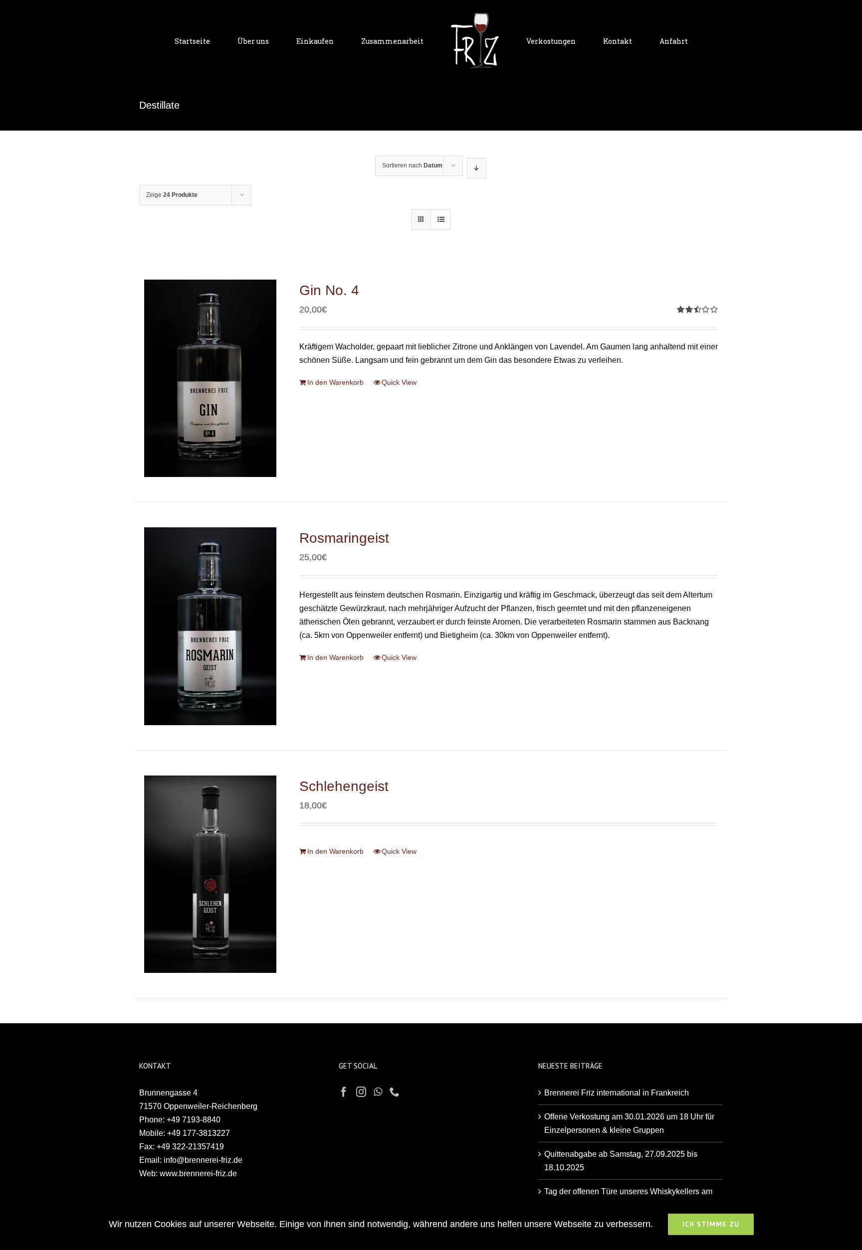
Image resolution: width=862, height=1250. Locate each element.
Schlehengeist (344, 786)
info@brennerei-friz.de (203, 1160)
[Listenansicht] (440, 219)
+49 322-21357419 (190, 1146)
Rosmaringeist (344, 538)
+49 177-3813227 (198, 1133)
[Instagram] (361, 1092)
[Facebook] (344, 1092)
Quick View (399, 382)
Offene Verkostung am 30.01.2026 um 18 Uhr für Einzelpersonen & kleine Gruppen (629, 1123)
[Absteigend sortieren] (476, 168)
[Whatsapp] (378, 1092)
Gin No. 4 (329, 290)
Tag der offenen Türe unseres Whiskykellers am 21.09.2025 (628, 1198)
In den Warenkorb (335, 382)
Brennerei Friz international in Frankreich (616, 1093)
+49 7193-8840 (193, 1119)
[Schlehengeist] (210, 874)
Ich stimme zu (710, 1224)
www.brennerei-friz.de (198, 1173)
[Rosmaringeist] (210, 626)
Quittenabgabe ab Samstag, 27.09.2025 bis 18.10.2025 (620, 1161)
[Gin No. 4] (210, 378)
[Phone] (395, 1092)
